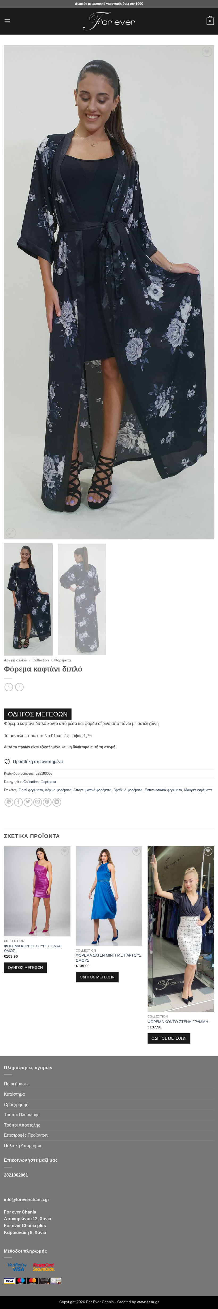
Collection (40, 660)
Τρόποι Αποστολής (22, 1125)
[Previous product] (19, 687)
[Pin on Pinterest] (47, 802)
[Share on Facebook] (18, 802)
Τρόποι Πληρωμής (21, 1114)
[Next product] (9, 687)
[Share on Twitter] (28, 802)
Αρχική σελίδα (15, 660)
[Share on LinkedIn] (56, 802)
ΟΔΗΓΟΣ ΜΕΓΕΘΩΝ (38, 714)
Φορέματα (62, 660)
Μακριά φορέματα (198, 790)
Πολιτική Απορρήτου (23, 1145)
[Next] (203, 292)
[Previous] (15, 292)
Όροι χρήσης (16, 1104)
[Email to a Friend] (37, 802)
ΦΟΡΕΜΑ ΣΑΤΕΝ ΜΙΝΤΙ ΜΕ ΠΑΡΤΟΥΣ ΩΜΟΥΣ (108, 957)
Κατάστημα (14, 1094)
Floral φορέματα (31, 790)
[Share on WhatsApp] (9, 802)
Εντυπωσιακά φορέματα (163, 790)
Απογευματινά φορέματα (92, 790)
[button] (7, 21)
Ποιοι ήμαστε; (17, 1084)
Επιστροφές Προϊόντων (26, 1135)
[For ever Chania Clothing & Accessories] (109, 21)
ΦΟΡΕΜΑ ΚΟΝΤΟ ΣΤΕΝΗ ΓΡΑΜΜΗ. (178, 1022)
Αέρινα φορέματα (58, 790)
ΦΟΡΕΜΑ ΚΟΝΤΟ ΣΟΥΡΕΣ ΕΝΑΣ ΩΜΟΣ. (32, 948)
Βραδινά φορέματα (128, 790)
